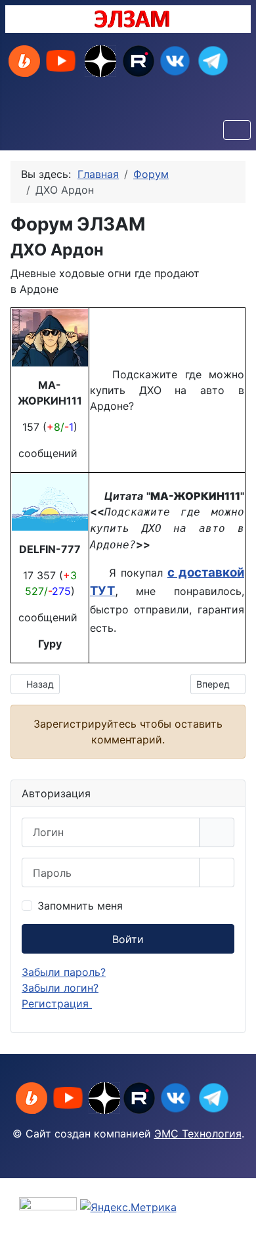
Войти (128, 939)
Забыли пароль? (64, 972)
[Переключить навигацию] (237, 130)
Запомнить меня (80, 905)
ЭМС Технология (198, 1133)
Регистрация (57, 1003)
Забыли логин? (60, 987)
